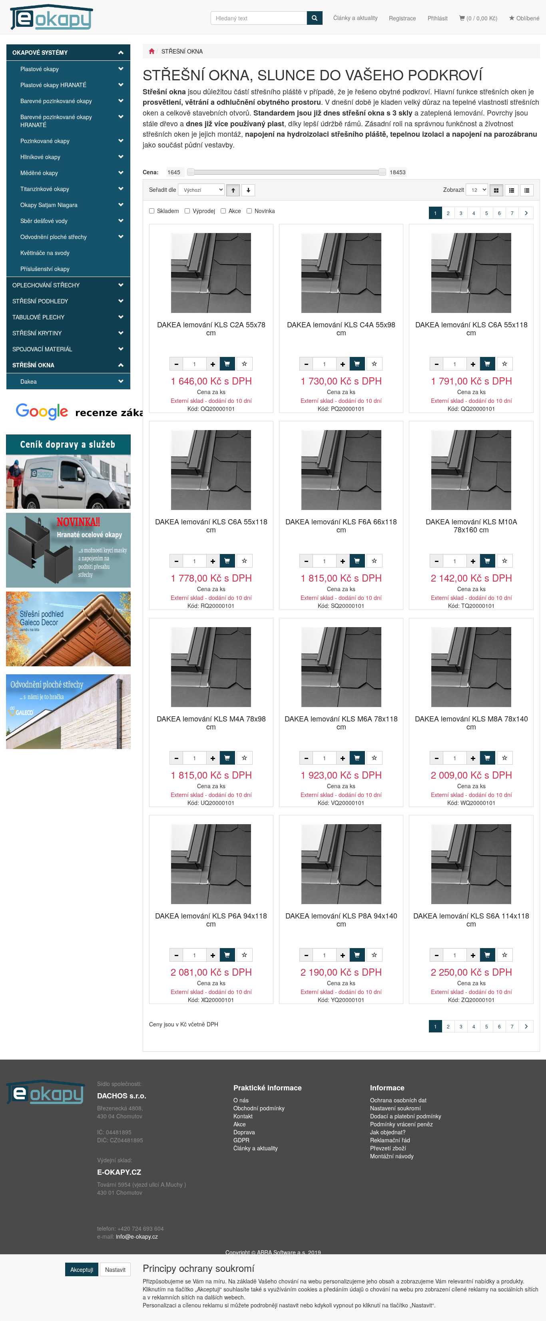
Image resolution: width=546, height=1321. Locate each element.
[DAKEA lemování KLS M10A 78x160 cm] (471, 470)
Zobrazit (453, 189)
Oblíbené (527, 18)
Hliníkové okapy (40, 157)
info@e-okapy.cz (137, 1236)
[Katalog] (496, 190)
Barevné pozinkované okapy (56, 101)
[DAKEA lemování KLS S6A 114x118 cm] (471, 864)
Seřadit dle (162, 189)
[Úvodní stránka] (151, 51)
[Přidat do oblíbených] (245, 364)
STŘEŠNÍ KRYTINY (37, 333)
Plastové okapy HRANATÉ (53, 85)
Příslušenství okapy (45, 269)
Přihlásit (438, 18)
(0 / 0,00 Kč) (481, 18)
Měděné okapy (39, 173)
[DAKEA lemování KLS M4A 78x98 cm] (211, 667)
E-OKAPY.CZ (119, 1172)
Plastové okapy (39, 69)
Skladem (168, 211)
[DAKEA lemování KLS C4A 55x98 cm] (341, 273)
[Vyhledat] (315, 18)
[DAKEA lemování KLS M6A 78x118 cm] (341, 667)
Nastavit (115, 1269)
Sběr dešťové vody (44, 221)
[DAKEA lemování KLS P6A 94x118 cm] (211, 864)
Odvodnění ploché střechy (53, 237)
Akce (235, 211)
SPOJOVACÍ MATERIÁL (42, 349)
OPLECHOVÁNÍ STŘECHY (46, 285)
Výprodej (204, 211)
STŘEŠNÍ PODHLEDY (40, 301)
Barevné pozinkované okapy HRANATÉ (56, 121)
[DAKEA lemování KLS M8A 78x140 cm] (471, 667)
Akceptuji (81, 1269)
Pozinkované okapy (45, 141)
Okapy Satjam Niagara (49, 205)
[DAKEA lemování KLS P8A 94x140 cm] (341, 864)
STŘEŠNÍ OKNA (33, 365)
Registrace (402, 18)
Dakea (28, 381)
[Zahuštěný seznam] (527, 190)
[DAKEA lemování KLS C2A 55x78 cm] (211, 273)
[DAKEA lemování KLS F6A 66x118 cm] (341, 470)
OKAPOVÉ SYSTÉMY (40, 52)
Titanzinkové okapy (44, 189)
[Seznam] (511, 190)
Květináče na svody (45, 253)
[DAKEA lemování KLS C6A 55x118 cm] (471, 273)
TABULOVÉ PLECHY (38, 317)
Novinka (265, 211)
